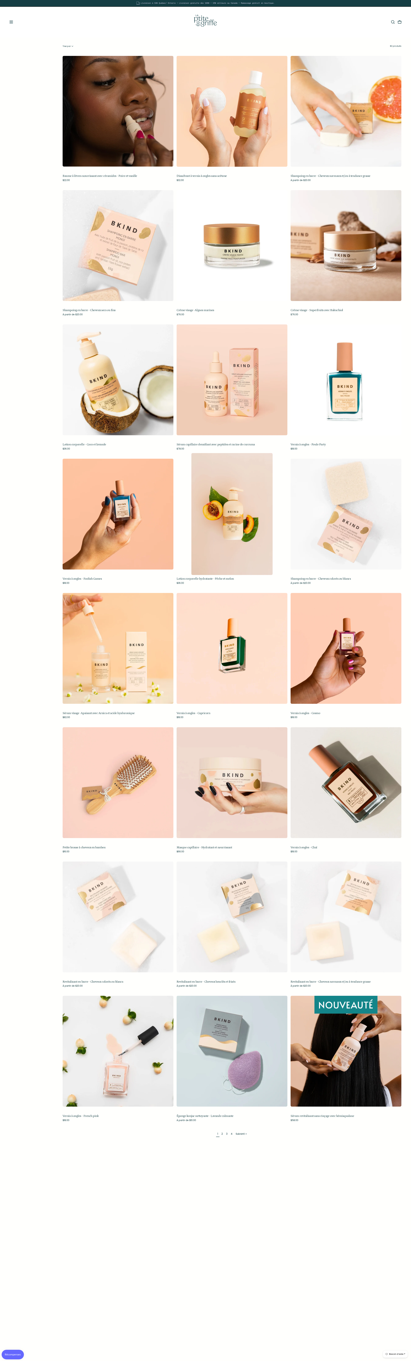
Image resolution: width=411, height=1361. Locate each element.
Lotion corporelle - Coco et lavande (84, 444)
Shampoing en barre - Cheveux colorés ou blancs (321, 578)
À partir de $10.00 (186, 1120)
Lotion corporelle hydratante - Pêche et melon (205, 578)
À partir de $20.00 (301, 180)
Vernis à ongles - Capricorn (193, 713)
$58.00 (294, 1120)
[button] (392, 22)
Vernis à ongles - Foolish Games (82, 578)
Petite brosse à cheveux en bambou (84, 847)
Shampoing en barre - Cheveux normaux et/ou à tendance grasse (330, 176)
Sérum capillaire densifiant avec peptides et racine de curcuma (216, 444)
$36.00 (66, 449)
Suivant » (241, 1134)
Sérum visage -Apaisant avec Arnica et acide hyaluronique (99, 713)
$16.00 (66, 851)
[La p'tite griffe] (205, 22)
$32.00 (180, 180)
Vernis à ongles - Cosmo (305, 713)
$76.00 (180, 314)
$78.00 (180, 449)
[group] (205, 3)
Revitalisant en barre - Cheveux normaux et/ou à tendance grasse (331, 981)
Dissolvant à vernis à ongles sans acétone (202, 176)
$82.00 (66, 717)
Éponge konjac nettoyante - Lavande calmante (205, 1116)
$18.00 (294, 449)
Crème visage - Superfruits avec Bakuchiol (317, 310)
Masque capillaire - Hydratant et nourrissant (204, 847)
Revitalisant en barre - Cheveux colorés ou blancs (93, 981)
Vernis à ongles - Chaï (304, 847)
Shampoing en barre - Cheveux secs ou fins (89, 310)
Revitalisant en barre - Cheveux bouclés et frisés (206, 981)
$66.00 (180, 851)
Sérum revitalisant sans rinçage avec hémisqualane (322, 1116)
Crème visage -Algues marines (195, 310)
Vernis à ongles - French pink (81, 1116)
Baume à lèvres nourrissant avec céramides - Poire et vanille (100, 176)
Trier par (67, 46)
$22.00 (66, 180)
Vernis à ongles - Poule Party (308, 444)
